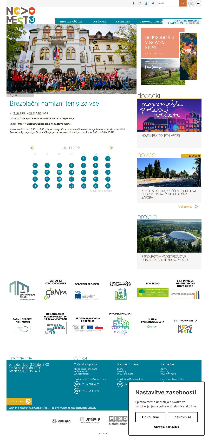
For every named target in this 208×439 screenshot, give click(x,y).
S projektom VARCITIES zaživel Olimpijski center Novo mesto (165, 258)
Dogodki (13, 95)
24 (107, 179)
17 (107, 172)
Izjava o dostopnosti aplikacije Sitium (74, 407)
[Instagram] (139, 3)
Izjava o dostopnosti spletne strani (29, 407)
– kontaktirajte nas (183, 22)
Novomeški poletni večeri (161, 136)
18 (35, 179)
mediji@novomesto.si (176, 379)
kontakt (191, 3)
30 (95, 185)
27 (59, 185)
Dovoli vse (150, 417)
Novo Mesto (28, 15)
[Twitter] (153, 3)
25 (35, 185)
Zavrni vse (182, 417)
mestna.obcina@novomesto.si (93, 379)
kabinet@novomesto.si (133, 379)
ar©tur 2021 (104, 433)
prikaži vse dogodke (101, 190)
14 (71, 172)
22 (83, 179)
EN (198, 3)
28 (71, 185)
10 (107, 165)
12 (47, 172)
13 (59, 172)
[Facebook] (133, 3)
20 (59, 179)
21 (71, 179)
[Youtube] (146, 3)
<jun (32, 147)
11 (35, 172)
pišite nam (17, 401)
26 (47, 185)
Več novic (185, 206)
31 (107, 185)
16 (95, 172)
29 (83, 185)
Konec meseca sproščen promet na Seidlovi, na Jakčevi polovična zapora (169, 194)
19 (47, 179)
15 (83, 172)
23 (95, 179)
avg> (110, 147)
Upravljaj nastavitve (166, 426)
